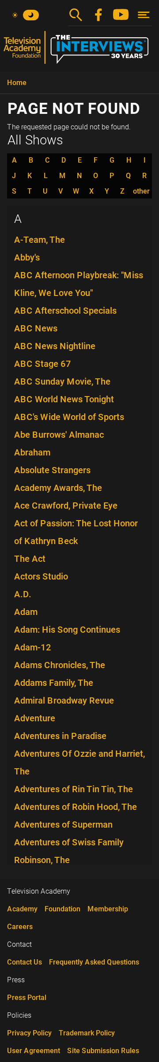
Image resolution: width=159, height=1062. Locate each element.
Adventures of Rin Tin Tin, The (73, 789)
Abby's (27, 257)
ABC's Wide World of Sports (69, 417)
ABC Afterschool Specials (65, 310)
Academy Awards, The (58, 487)
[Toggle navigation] (144, 15)
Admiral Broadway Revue (64, 700)
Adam (26, 612)
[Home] (79, 51)
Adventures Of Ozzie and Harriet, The (79, 762)
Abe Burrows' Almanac (59, 434)
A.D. (22, 594)
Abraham (32, 452)
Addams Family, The (53, 682)
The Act (29, 558)
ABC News (35, 328)
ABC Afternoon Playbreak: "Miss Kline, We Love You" (78, 284)
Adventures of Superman (63, 824)
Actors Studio (41, 576)
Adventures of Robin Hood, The (75, 806)
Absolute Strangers (52, 470)
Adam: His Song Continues (67, 629)
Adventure (34, 718)
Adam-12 (32, 647)
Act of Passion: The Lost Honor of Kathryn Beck (76, 532)
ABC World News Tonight (64, 399)
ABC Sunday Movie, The (62, 381)
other (141, 191)
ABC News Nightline (54, 346)
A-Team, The (39, 239)
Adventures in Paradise (60, 736)
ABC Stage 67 (42, 363)
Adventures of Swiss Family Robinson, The (69, 851)
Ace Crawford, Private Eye (65, 505)
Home (16, 82)
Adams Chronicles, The (59, 665)
